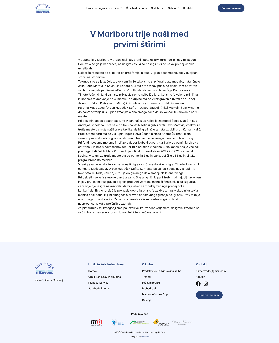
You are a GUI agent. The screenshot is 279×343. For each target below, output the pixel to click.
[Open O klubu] (162, 8)
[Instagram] (205, 283)
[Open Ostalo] (178, 8)
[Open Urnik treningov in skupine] (121, 8)
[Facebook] (198, 283)
